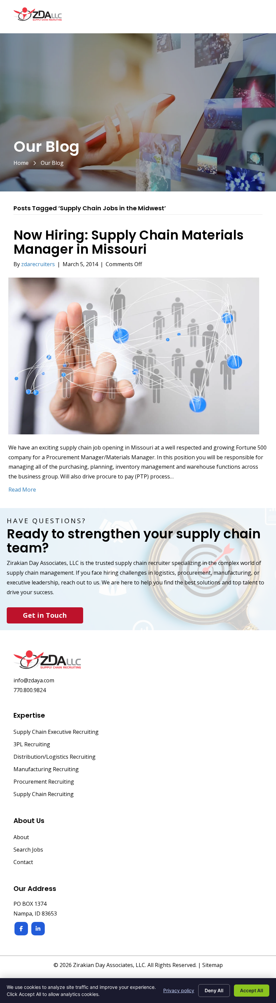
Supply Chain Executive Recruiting (56, 732)
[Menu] (255, 17)
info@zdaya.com (33, 680)
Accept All (251, 990)
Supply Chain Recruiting (43, 794)
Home (21, 163)
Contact (23, 862)
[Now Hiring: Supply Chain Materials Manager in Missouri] (133, 355)
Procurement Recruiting (43, 782)
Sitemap (212, 965)
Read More (22, 489)
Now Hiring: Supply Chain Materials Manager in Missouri (128, 242)
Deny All (214, 990)
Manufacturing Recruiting (46, 769)
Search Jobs (28, 850)
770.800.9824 (29, 690)
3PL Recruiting (31, 745)
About (21, 837)
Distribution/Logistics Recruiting (54, 757)
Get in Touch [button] (45, 615)
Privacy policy (178, 990)
